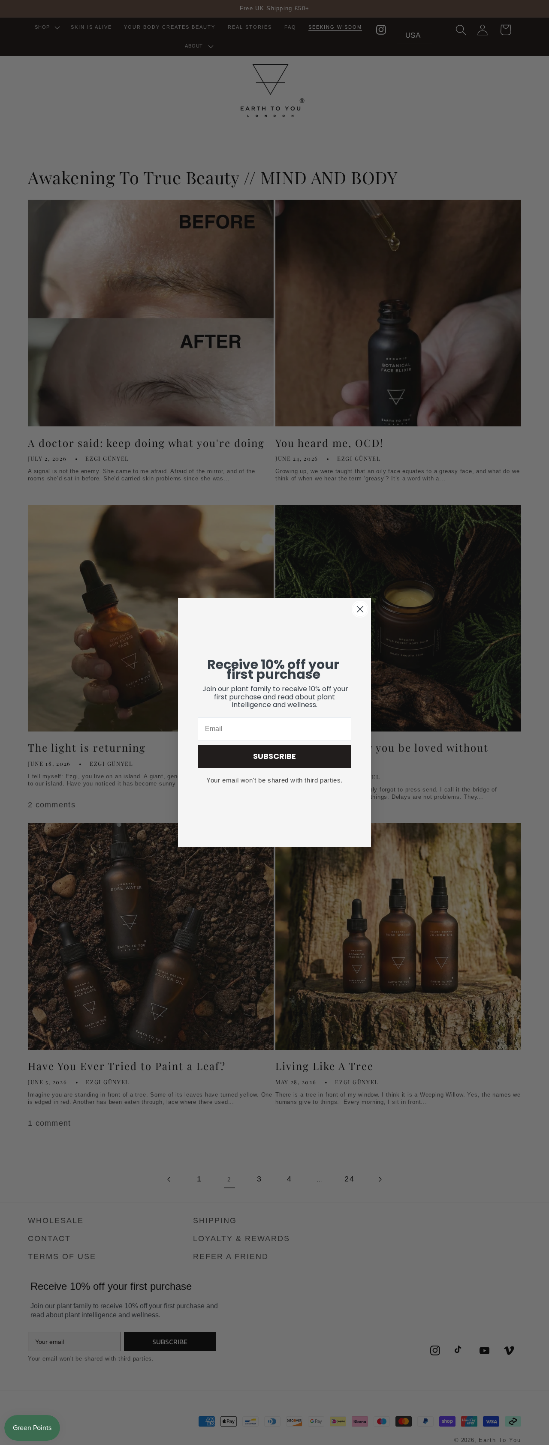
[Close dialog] (360, 609)
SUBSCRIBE (274, 756)
